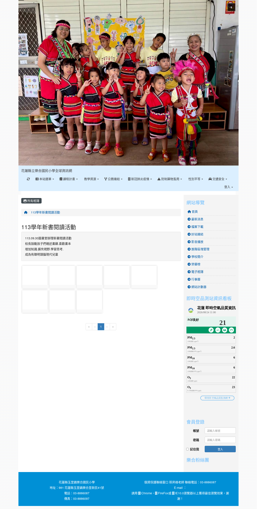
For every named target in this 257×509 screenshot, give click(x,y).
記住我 (194, 449)
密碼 (196, 440)
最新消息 (197, 219)
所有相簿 (33, 201)
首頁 (194, 211)
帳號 (196, 430)
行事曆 (195, 279)
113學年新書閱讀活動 (45, 212)
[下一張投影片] (229, 83)
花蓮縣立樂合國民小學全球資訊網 (46, 170)
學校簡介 (197, 256)
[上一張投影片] (27, 83)
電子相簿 (197, 271)
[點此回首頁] (128, 83)
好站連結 (197, 234)
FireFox (162, 493)
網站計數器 (198, 287)
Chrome (146, 493)
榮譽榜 (195, 264)
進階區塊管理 (200, 249)
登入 (220, 449)
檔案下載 (197, 226)
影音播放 (197, 242)
